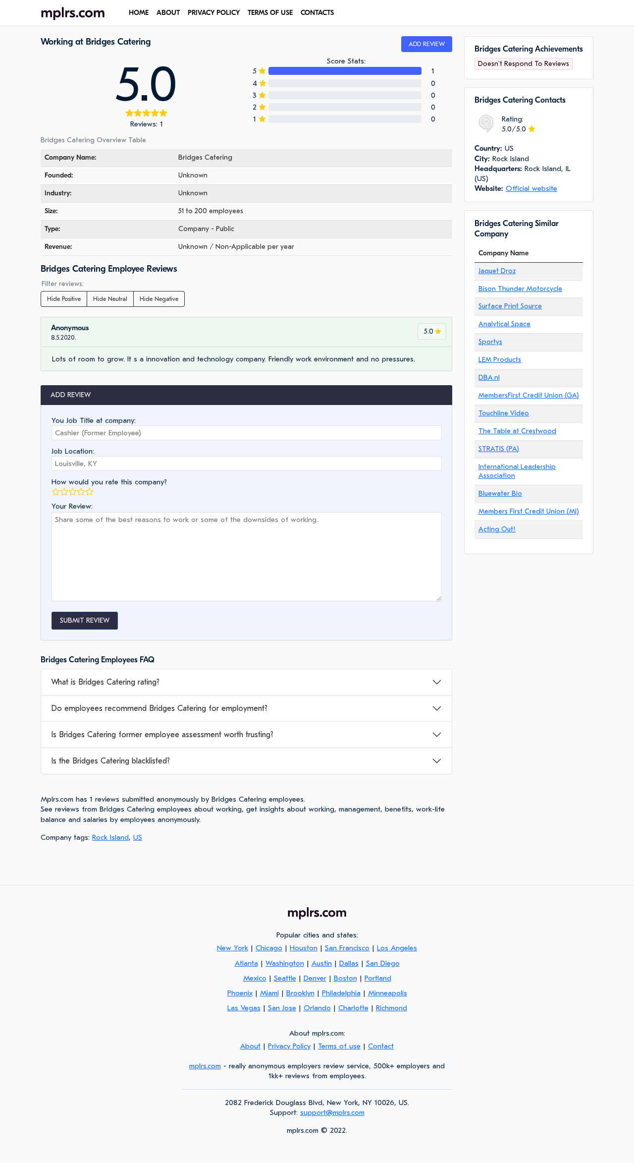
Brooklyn (300, 993)
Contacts (317, 12)
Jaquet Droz (497, 271)
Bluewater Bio (500, 493)
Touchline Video (503, 413)
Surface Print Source (510, 306)
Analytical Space (504, 324)
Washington (284, 963)
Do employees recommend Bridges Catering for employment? (159, 708)
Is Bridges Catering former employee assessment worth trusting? (162, 734)
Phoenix (240, 993)
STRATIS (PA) (498, 449)
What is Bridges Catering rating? (105, 682)
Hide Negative (159, 298)
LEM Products (499, 359)
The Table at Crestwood (517, 431)
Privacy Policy (214, 12)
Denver (315, 978)
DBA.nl (489, 377)
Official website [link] (531, 188)
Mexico (254, 978)
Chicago (269, 947)
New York (232, 947)
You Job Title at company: (94, 420)
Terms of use (270, 12)
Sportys (490, 342)
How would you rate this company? (109, 481)
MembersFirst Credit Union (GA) (528, 395)
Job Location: (73, 451)
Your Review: (72, 506)
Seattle (285, 978)
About (168, 12)
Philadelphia (341, 993)
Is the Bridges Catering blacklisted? (110, 760)
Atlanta (246, 963)
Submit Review (84, 620)
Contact (381, 1046)
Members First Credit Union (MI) (528, 511)
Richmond (391, 1007)
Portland (378, 978)
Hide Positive (64, 298)
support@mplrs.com (332, 1112)
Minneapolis (387, 993)
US (137, 837)
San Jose (282, 1007)
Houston (303, 947)
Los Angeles (397, 947)
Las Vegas (244, 1007)
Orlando (317, 1007)
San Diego (383, 963)
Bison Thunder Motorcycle (520, 289)
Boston (345, 978)
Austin (322, 963)
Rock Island (110, 837)
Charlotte (353, 1007)
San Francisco (347, 947)
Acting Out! (497, 529)
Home (139, 12)
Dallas (349, 963)
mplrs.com (205, 1065)
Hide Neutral (110, 298)
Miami (269, 993)
